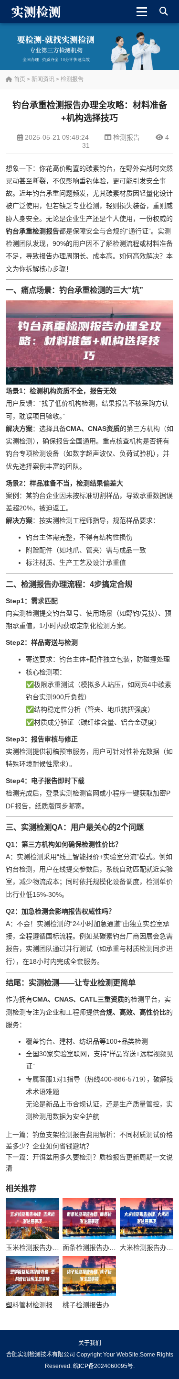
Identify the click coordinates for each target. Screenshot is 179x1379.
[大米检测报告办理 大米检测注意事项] (146, 1218)
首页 (18, 79)
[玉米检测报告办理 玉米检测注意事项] (32, 1218)
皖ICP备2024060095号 (103, 1366)
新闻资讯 (43, 79)
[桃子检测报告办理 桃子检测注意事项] (89, 1276)
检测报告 (72, 79)
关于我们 (89, 1343)
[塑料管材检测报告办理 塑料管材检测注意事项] (32, 1276)
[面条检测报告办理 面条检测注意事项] (89, 1218)
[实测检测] (37, 11)
